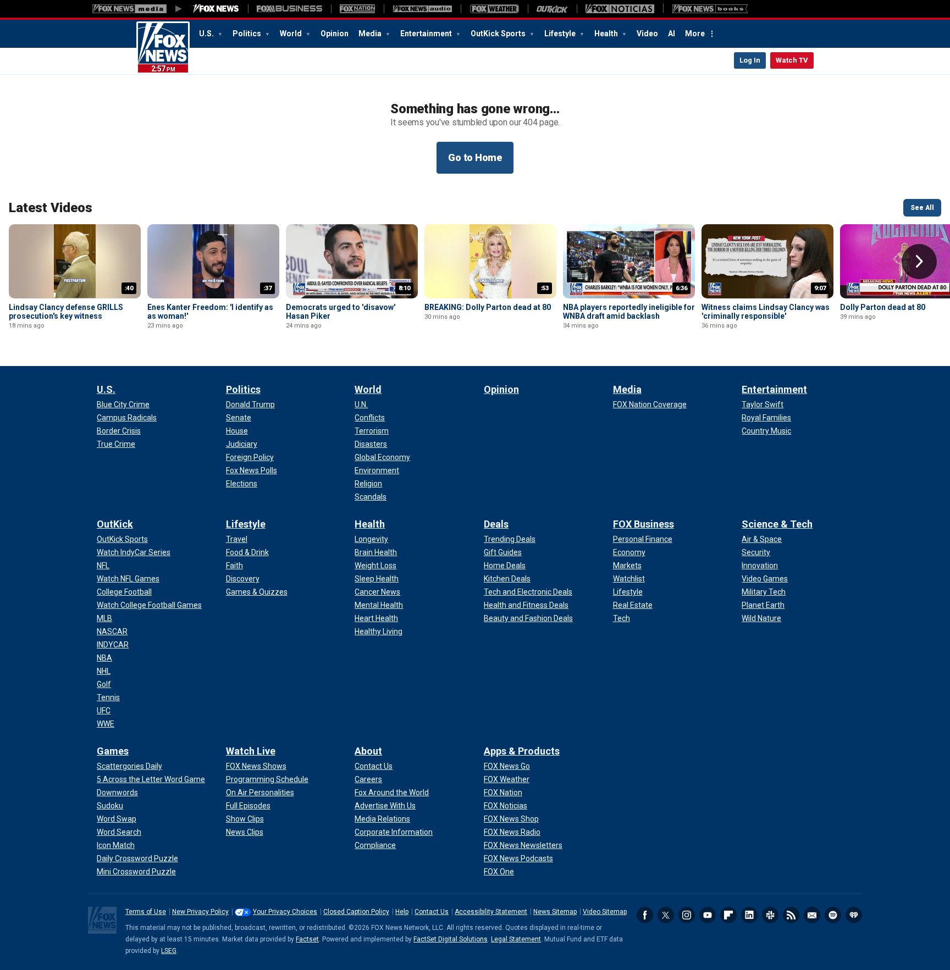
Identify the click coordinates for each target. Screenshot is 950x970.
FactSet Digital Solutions (450, 939)
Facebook (645, 915)
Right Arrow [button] (919, 261)
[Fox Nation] (357, 8)
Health (607, 33)
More (695, 33)
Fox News (163, 47)
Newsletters (812, 915)
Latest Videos (50, 207)
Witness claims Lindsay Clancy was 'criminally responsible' (766, 311)
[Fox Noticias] (620, 8)
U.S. (207, 33)
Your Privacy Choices (285, 912)
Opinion (335, 33)
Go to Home (475, 157)
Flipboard (728, 915)
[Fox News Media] (216, 8)
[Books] (710, 8)
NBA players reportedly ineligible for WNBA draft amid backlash (629, 311)
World (291, 33)
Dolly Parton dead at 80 (882, 307)
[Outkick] (552, 9)
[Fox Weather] (494, 8)
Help (401, 912)
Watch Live (250, 751)
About (368, 751)
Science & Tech (777, 524)
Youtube (707, 915)
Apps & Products (522, 751)
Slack (770, 915)
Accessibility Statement (491, 912)
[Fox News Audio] (422, 8)
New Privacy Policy (200, 912)
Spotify (833, 915)
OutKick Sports (499, 33)
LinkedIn (749, 915)
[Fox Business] (289, 8)
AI (671, 33)
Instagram (686, 915)
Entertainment (427, 33)
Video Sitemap (605, 912)
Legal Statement (516, 939)
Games (113, 751)
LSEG (168, 951)
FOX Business (643, 524)
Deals (496, 524)
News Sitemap (555, 912)
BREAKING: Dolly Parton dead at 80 (487, 307)
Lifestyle (560, 33)
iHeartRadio (854, 915)
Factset (307, 939)
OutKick (115, 524)
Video (647, 33)
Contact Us (432, 912)
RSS (791, 915)
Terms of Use (145, 912)
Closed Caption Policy (356, 912)
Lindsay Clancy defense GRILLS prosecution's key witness (66, 311)
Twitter (666, 915)
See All (922, 208)
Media (370, 33)
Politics (248, 33)
